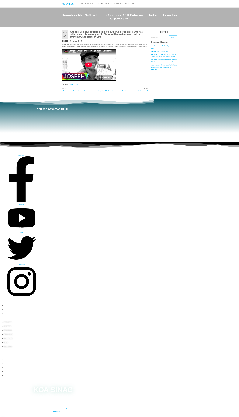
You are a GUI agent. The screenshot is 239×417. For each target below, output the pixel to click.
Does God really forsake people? (161, 51)
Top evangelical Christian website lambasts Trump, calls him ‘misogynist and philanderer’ (164, 67)
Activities (89, 4)
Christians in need (74, 84)
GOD (67, 408)
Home (81, 4)
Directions (98, 4)
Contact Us (129, 4)
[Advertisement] (53, 125)
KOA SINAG (53, 389)
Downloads (118, 4)
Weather (108, 4)
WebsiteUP (56, 411)
